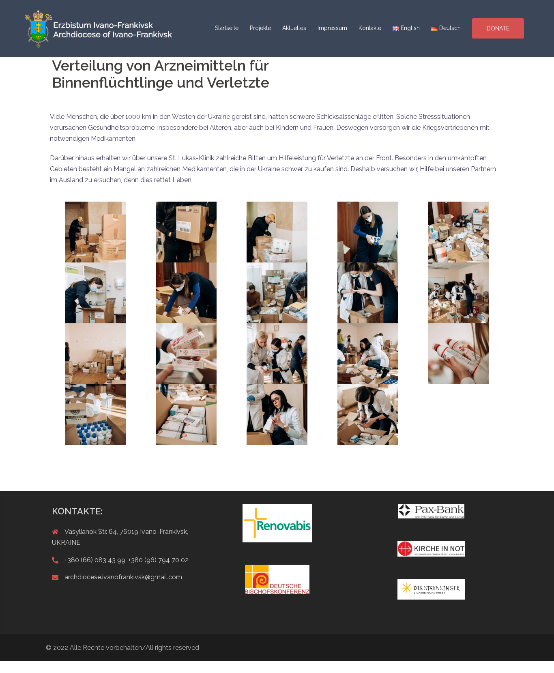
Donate (498, 28)
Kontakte (370, 28)
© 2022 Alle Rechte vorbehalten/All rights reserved (122, 647)
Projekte (260, 28)
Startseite (226, 28)
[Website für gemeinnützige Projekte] (99, 28)
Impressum (332, 28)
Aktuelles (294, 28)
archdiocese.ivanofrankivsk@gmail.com (123, 577)
